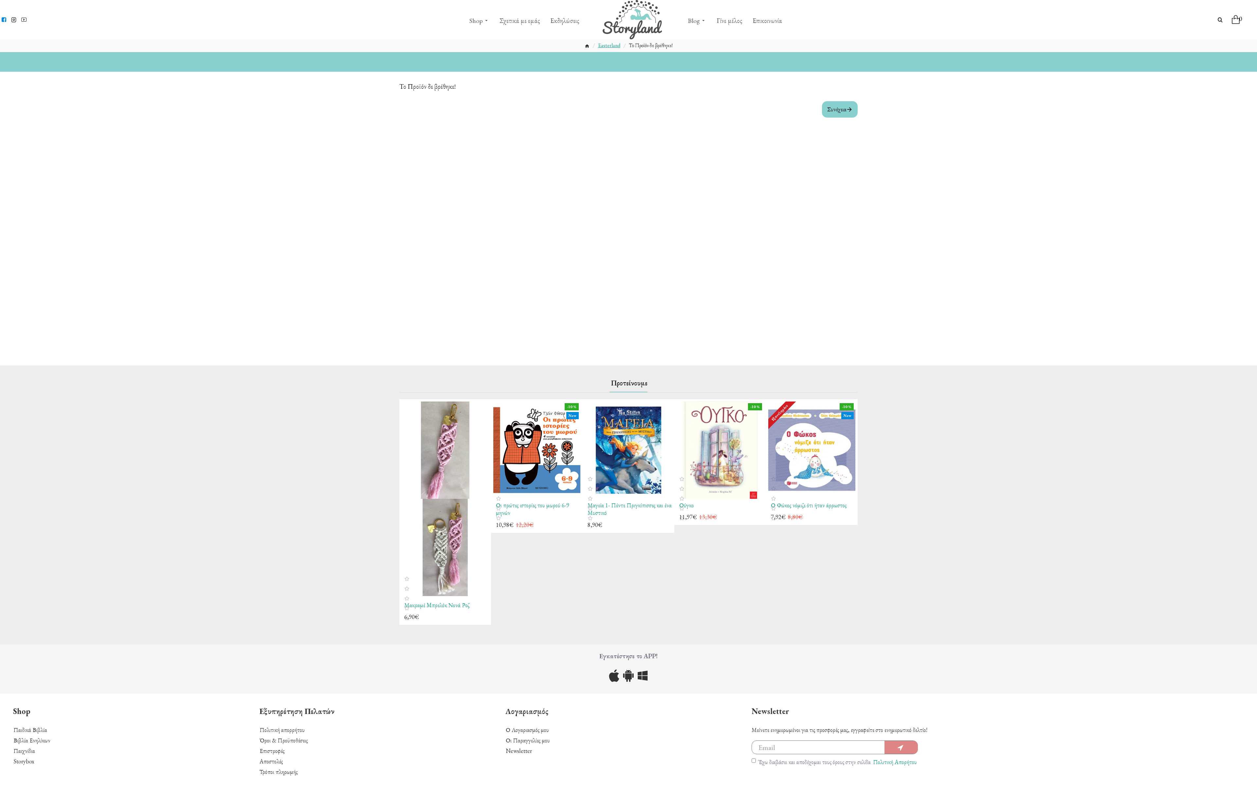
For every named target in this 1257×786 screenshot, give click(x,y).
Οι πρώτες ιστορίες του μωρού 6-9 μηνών (532, 508)
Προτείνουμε (629, 383)
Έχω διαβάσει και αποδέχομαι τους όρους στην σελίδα (837, 762)
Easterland (609, 45)
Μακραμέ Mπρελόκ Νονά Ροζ (436, 605)
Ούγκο (686, 505)
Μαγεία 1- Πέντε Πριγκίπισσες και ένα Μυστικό (630, 508)
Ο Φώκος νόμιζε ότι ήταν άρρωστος (809, 505)
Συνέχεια (837, 109)
